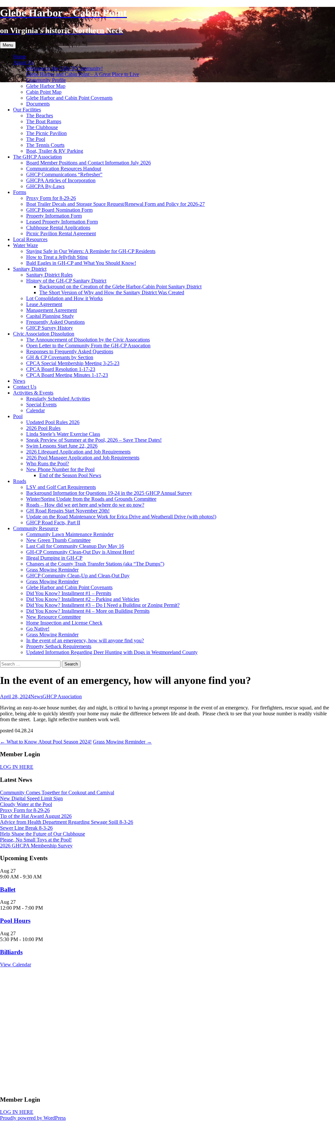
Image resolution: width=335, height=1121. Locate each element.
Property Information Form (54, 216)
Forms (19, 192)
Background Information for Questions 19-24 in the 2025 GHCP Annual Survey (109, 493)
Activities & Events (33, 393)
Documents (38, 103)
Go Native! (37, 628)
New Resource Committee (53, 617)
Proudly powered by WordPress (33, 1118)
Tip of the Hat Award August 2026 (36, 816)
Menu (8, 45)
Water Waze (25, 245)
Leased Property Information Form (62, 221)
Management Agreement (51, 310)
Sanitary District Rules (49, 275)
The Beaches (39, 115)
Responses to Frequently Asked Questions (69, 351)
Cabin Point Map (44, 92)
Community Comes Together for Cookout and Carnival (57, 792)
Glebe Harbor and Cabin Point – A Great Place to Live (82, 74)
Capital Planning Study (50, 316)
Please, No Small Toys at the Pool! (36, 839)
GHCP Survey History (49, 328)
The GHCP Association (37, 157)
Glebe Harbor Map (45, 86)
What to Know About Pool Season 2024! (46, 741)
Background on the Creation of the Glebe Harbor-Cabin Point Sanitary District (120, 286)
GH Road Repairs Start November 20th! (68, 510)
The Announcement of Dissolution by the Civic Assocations (88, 339)
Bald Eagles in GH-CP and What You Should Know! (81, 263)
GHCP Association (62, 696)
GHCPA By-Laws (45, 186)
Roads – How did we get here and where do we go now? (85, 505)
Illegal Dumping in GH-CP (54, 558)
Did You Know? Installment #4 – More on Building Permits (88, 611)
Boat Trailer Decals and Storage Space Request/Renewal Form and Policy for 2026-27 (115, 204)
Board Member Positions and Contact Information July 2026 (88, 162)
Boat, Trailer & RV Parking (54, 151)
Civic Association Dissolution (43, 334)
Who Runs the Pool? (47, 463)
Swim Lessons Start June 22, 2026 (61, 446)
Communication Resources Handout (63, 168)
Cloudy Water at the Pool (26, 804)
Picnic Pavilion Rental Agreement (61, 233)
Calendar (35, 410)
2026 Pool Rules (43, 428)
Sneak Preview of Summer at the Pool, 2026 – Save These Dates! (94, 440)
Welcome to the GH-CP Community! (64, 68)
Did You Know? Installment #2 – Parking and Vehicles (82, 599)
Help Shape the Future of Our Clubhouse (42, 834)
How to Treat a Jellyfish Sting (57, 257)
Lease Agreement (44, 304)
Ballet (7, 889)
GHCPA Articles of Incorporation (61, 180)
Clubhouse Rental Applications (58, 227)
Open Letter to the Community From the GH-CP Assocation (88, 345)
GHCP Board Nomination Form (59, 210)
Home (19, 56)
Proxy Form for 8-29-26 (51, 198)
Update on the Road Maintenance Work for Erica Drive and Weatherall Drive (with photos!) (121, 516)
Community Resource (35, 528)
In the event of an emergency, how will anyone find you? (85, 640)
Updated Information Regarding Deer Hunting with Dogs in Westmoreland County (112, 652)
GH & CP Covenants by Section (59, 357)
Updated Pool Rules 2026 (52, 422)
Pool (18, 416)
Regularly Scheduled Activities (58, 398)
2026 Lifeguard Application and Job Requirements (78, 451)
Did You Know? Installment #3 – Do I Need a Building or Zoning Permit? (103, 605)
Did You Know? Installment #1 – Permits (68, 593)
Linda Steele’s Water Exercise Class (63, 434)
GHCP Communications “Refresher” (64, 174)
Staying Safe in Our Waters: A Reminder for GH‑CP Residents (90, 251)
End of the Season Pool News (70, 475)
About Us (23, 62)
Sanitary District (29, 269)
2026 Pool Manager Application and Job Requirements (82, 457)
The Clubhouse (42, 127)
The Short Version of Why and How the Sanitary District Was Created (111, 292)
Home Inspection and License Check (64, 623)
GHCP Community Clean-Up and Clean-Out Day (78, 575)
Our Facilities (27, 109)
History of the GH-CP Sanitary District (66, 280)
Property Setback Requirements (58, 646)
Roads (19, 481)
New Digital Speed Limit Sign (31, 798)
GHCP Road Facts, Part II (53, 522)
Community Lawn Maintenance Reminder (70, 534)
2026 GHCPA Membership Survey (36, 845)
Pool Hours (15, 920)
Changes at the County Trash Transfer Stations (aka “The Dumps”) (95, 564)
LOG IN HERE (16, 767)
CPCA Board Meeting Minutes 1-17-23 (67, 375)
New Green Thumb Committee (58, 540)
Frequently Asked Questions (55, 322)
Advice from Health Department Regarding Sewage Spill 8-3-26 (66, 822)
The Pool (35, 139)
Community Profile (46, 80)
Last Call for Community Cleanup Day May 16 (75, 546)
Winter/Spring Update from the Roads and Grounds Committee (91, 499)
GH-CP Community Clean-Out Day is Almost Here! (80, 552)
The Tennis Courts (45, 145)
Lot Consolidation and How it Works (64, 298)
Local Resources (30, 239)
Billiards (11, 952)
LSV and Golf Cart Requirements (61, 487)
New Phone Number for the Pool (60, 469)
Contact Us (24, 387)
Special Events (41, 404)
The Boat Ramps (43, 121)
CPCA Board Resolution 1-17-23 (60, 369)
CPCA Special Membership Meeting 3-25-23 (72, 363)
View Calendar (15, 964)
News (19, 381)
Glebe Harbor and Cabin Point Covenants (69, 98)
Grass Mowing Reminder (52, 569)
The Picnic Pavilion (46, 133)
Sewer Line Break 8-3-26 (26, 828)
